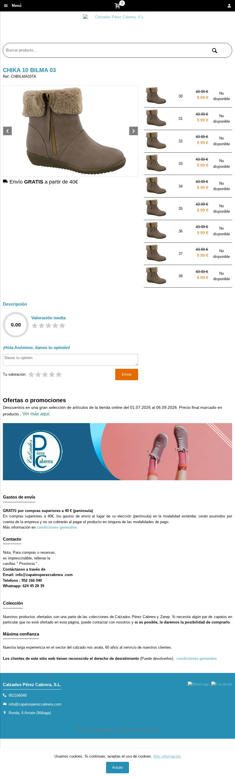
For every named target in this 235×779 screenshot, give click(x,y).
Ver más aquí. (36, 413)
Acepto (117, 768)
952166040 (18, 695)
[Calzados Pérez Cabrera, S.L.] (117, 28)
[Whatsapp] (198, 684)
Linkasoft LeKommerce (140, 730)
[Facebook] (221, 684)
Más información (167, 756)
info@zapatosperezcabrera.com (35, 704)
